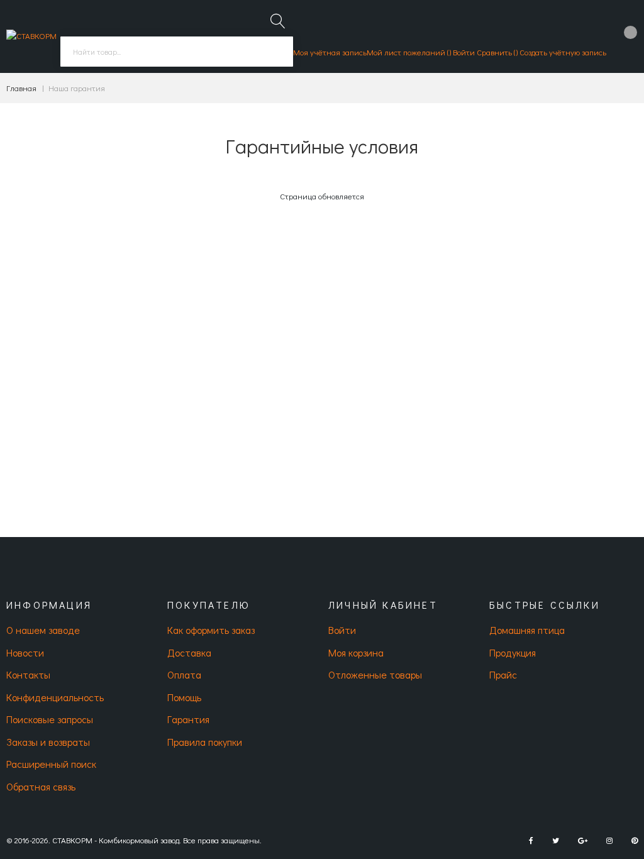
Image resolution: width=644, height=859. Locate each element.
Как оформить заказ (211, 629)
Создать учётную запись (562, 52)
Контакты (28, 674)
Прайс (503, 674)
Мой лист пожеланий (407, 52)
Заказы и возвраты (48, 741)
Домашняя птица (527, 629)
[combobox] (176, 51)
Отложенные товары (375, 674)
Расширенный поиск (51, 763)
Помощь (184, 697)
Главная (21, 87)
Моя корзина (356, 652)
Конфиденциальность (55, 697)
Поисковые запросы (49, 719)
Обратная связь (40, 786)
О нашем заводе (43, 629)
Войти (464, 52)
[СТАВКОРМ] (31, 36)
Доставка (189, 652)
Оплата (184, 674)
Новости (25, 652)
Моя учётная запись (330, 52)
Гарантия (188, 719)
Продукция (512, 652)
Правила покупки (204, 741)
